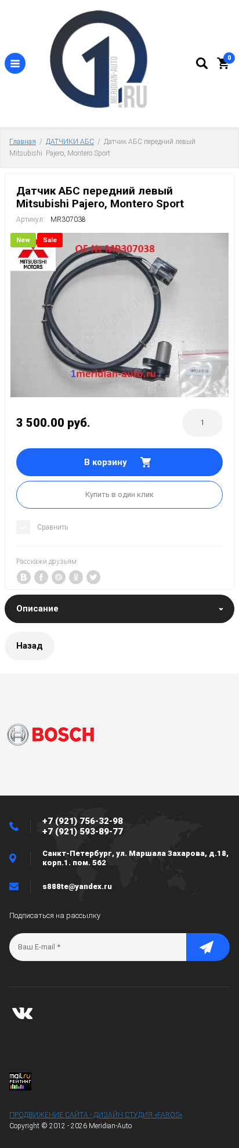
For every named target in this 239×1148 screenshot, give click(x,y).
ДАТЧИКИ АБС (70, 142)
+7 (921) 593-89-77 (82, 831)
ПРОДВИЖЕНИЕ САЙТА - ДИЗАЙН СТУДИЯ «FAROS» (95, 1115)
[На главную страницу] (110, 60)
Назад (29, 645)
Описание (37, 608)
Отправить (208, 947)
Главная (22, 142)
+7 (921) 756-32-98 (82, 821)
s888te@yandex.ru (77, 886)
